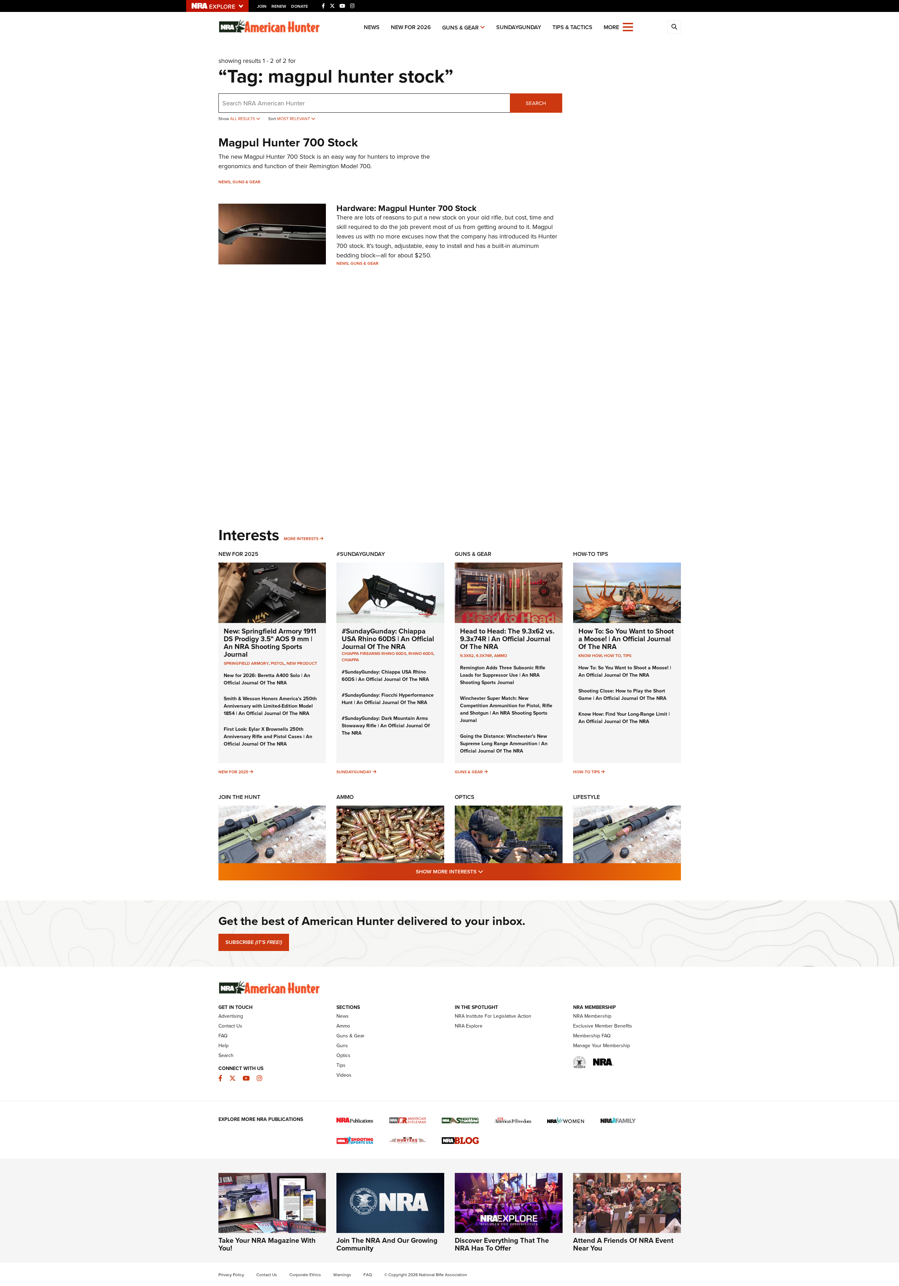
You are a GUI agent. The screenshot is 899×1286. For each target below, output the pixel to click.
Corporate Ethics (305, 1275)
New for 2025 (233, 772)
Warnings (342, 1275)
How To (612, 655)
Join (262, 6)
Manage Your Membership (601, 1045)
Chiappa (350, 660)
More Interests (301, 539)
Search (536, 103)
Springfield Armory (246, 663)
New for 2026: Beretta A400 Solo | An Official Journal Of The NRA (267, 679)
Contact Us (230, 1026)
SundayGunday (518, 27)
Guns (342, 1045)
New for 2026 (411, 27)
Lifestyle (586, 797)
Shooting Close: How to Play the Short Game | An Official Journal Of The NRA (622, 694)
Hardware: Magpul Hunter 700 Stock (406, 208)
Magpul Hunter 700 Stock (288, 142)
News (372, 27)
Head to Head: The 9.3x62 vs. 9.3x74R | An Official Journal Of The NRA (507, 639)
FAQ (223, 1035)
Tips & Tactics (572, 27)
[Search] (674, 27)
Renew (278, 6)
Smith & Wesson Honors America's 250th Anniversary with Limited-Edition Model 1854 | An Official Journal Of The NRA (270, 706)
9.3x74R (484, 655)
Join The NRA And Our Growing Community (387, 1244)
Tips (627, 655)
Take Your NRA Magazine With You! (267, 1244)
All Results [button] (243, 119)
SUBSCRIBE (253, 942)
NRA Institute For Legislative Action (493, 1016)
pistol (277, 663)
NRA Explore (469, 1026)
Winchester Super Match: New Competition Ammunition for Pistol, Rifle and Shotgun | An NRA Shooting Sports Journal (506, 709)
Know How (590, 655)
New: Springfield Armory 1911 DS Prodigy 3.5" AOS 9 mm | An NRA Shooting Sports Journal (270, 643)
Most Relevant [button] (294, 119)
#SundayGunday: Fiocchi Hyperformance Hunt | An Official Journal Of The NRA (388, 698)
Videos (344, 1075)
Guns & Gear (460, 28)
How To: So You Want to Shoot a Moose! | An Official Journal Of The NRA (626, 639)
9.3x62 (467, 655)
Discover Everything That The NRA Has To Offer (502, 1244)
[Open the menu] (628, 26)
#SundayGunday (360, 554)
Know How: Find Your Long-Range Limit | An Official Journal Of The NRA (624, 717)
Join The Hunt (239, 797)
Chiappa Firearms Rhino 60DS (374, 653)
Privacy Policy (231, 1275)
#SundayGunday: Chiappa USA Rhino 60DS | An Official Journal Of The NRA (388, 639)
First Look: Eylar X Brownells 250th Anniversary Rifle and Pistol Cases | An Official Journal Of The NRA (268, 737)
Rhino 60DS (420, 653)
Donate (299, 6)
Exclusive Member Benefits (602, 1026)
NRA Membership (592, 1016)
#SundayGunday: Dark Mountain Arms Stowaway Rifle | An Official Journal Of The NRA (386, 726)
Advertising (230, 1016)
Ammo (500, 655)
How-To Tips (590, 554)
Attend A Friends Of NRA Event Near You (623, 1244)
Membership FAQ (592, 1035)
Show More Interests (487, 871)
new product (302, 663)
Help (223, 1045)
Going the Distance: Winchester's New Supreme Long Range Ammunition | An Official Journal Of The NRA (503, 744)
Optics (464, 797)
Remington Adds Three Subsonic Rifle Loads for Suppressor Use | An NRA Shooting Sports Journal (502, 675)
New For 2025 (238, 554)
